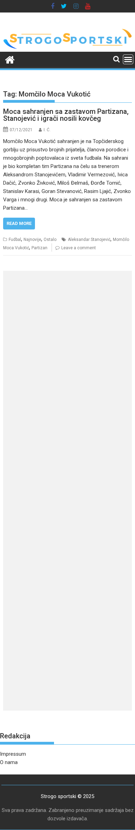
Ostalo (50, 239)
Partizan (39, 247)
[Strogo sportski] (67, 47)
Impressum (13, 754)
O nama (9, 762)
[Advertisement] (67, 343)
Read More (19, 223)
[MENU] (128, 59)
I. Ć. (47, 129)
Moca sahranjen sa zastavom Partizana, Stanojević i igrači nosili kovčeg (65, 115)
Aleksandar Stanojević (89, 239)
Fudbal (15, 239)
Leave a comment (78, 247)
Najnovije (32, 239)
